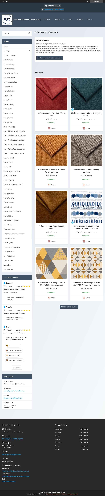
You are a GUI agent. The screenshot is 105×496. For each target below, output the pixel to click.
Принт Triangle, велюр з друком (14, 131)
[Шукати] (29, 33)
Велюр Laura (8, 122)
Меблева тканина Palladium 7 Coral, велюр (51, 114)
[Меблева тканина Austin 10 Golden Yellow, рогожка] (51, 150)
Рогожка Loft (8, 95)
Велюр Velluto (8, 118)
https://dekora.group (8, 481)
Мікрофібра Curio (9, 229)
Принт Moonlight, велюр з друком (15, 135)
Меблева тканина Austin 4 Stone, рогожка (86, 171)
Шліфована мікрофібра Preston (14, 234)
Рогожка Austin (9, 104)
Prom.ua (62, 492)
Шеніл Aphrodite (9, 69)
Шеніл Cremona (9, 202)
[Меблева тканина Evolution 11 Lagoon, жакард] (86, 94)
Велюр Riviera (8, 216)
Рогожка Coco (8, 162)
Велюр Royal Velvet (10, 77)
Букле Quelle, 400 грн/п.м (12, 247)
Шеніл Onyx (7, 265)
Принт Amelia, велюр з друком (14, 140)
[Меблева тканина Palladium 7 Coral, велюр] (51, 94)
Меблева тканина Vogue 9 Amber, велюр (51, 227)
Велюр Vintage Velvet (11, 73)
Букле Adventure (9, 238)
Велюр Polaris (8, 86)
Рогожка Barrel (9, 158)
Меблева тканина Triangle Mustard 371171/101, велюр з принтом (51, 284)
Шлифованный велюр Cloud (13, 185)
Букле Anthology (9, 64)
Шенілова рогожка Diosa (12, 171)
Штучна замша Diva (10, 82)
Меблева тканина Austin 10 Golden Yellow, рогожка (51, 171)
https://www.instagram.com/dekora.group (15, 476)
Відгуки (79, 19)
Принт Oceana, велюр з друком (14, 153)
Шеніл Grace (8, 207)
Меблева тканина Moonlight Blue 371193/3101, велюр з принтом (86, 227)
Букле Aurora (8, 225)
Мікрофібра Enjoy (9, 127)
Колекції (58, 19)
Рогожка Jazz (8, 113)
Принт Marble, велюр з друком (14, 144)
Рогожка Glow (8, 109)
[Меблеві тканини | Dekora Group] (7, 20)
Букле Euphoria (9, 180)
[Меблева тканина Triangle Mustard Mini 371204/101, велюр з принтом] (86, 263)
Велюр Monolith (9, 194)
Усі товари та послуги (68, 307)
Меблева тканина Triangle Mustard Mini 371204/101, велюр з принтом (86, 284)
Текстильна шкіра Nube (11, 220)
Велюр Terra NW (9, 198)
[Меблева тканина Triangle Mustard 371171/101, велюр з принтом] (51, 263)
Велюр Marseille (9, 251)
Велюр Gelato (8, 269)
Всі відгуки (17, 367)
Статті (70, 19)
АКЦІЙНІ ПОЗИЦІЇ (9, 256)
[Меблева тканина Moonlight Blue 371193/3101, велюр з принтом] (86, 207)
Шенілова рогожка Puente (12, 211)
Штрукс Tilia (8, 189)
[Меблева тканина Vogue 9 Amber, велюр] (51, 207)
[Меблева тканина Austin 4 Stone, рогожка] (86, 150)
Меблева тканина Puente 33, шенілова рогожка (14, 318)
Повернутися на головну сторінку (50, 58)
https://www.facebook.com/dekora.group (15, 471)
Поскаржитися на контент (53, 494)
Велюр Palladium (9, 91)
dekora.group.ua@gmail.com (13, 398)
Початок (47, 19)
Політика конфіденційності (70, 494)
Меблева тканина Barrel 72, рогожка (15, 298)
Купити (53, 128)
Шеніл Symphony (9, 55)
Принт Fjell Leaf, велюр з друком (14, 149)
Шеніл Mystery (8, 243)
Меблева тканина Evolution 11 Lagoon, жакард (86, 114)
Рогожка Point (8, 167)
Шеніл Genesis (8, 60)
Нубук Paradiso (9, 260)
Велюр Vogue (8, 100)
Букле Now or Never (10, 176)
